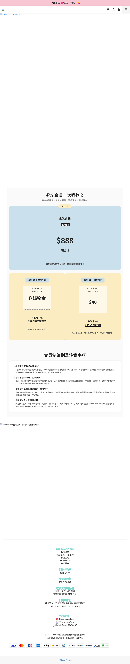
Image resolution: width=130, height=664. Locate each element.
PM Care (68, 660)
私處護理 (65, 551)
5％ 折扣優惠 (65, 581)
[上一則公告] (3, 3)
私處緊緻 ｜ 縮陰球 (65, 554)
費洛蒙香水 (65, 560)
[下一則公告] (127, 3)
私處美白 (65, 563)
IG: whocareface (66, 618)
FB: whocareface (66, 622)
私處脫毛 (65, 557)
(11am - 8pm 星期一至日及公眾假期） (65, 606)
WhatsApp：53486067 (66, 625)
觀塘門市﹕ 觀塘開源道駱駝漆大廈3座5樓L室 (65, 603)
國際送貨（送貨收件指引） (65, 593)
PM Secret (62, 660)
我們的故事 (65, 572)
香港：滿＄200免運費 (65, 591)
